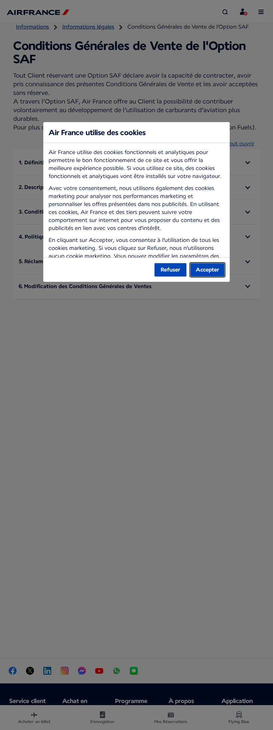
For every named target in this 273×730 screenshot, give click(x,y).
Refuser (170, 270)
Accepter (207, 270)
